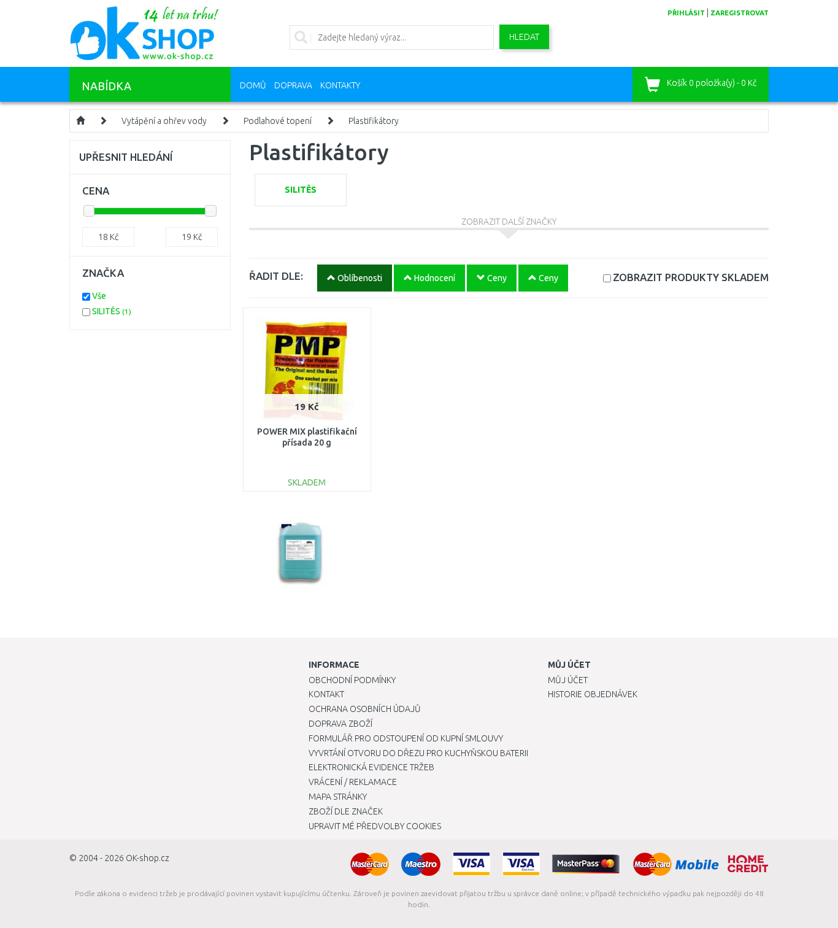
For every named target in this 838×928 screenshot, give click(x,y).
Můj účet (568, 680)
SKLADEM (691, 277)
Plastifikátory (373, 121)
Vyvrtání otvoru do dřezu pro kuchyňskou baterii (418, 753)
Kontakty (340, 85)
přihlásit (686, 13)
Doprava (293, 85)
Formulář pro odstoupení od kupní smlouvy (406, 738)
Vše (99, 296)
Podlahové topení (278, 121)
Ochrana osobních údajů (365, 709)
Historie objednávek (592, 694)
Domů (253, 85)
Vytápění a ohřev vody (164, 121)
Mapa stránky (338, 797)
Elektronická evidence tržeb (371, 767)
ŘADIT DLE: (276, 276)
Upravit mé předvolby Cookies (375, 826)
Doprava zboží (340, 724)
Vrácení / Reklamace (353, 782)
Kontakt (326, 694)
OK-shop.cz (147, 858)
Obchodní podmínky (352, 680)
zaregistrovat (739, 13)
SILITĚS (111, 311)
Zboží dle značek (346, 811)
